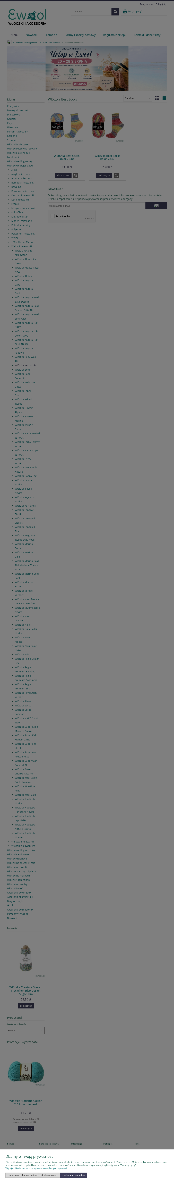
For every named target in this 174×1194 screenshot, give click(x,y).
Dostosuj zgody (49, 1175)
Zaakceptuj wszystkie (74, 1175)
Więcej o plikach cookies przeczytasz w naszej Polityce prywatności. (37, 1168)
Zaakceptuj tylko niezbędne (22, 1175)
